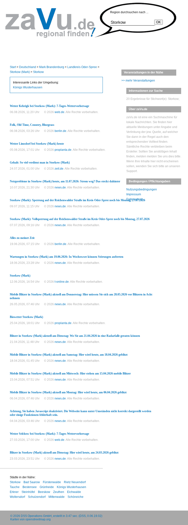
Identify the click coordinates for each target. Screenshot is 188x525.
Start (13, 67)
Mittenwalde (56, 497)
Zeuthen (58, 492)
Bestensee (30, 487)
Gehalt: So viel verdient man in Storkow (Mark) (40, 162)
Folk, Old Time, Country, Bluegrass (32, 125)
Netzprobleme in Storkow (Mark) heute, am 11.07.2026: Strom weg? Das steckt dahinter (65, 181)
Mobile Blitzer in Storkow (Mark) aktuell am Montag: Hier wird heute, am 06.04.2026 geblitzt (68, 392)
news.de (60, 187)
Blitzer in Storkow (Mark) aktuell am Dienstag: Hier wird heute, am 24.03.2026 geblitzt (64, 452)
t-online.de (62, 281)
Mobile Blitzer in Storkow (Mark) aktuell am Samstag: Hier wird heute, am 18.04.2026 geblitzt (69, 354)
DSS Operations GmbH (36, 516)
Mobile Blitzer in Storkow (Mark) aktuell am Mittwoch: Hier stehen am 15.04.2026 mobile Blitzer (70, 373)
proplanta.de (63, 150)
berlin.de (60, 131)
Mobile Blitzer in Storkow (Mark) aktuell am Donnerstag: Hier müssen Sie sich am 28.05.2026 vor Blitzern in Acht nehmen (81, 296)
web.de (59, 112)
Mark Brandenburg (51, 67)
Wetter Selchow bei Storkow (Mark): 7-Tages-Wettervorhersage (49, 433)
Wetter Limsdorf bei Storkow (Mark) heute (37, 143)
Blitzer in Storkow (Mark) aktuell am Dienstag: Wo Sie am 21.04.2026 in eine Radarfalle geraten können (75, 336)
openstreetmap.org (38, 519)
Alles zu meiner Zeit (22, 238)
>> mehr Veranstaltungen (138, 80)
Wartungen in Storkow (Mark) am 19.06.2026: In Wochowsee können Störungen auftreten (66, 256)
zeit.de (59, 168)
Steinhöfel (28, 492)
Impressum (133, 194)
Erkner (14, 492)
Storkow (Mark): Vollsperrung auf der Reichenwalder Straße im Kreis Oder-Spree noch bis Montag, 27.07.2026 (80, 219)
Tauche (15, 487)
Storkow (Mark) (20, 72)
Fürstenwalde (52, 482)
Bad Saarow (32, 482)
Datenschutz (134, 199)
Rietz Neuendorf (75, 482)
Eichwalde (74, 492)
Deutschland (27, 67)
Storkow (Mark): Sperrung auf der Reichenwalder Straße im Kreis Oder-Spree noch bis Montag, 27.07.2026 (77, 200)
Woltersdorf (17, 497)
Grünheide (47, 487)
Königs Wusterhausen (27, 87)
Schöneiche (75, 497)
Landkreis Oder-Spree (82, 67)
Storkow (38, 72)
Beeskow (44, 492)
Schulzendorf (37, 497)
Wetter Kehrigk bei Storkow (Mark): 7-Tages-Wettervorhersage (49, 106)
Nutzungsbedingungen (141, 189)
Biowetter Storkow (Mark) (26, 317)
